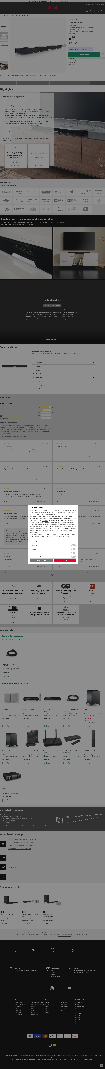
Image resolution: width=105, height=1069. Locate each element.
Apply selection (41, 560)
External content (35, 556)
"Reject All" (45, 520)
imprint (32, 538)
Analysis (33, 545)
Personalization (34, 553)
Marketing (33, 549)
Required (33, 541)
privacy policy (66, 536)
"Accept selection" (34, 532)
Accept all (65, 560)
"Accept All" (46, 526)
